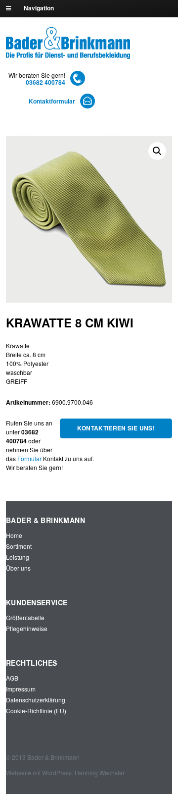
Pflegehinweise (26, 628)
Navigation (39, 7)
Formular (29, 458)
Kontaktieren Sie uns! (116, 427)
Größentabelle (25, 617)
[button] (157, 151)
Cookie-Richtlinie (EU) (36, 710)
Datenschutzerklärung (35, 699)
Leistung (17, 557)
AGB (12, 678)
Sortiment (19, 546)
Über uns (18, 568)
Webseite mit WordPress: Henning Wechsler (65, 772)
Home (14, 535)
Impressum (21, 689)
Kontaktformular (52, 101)
